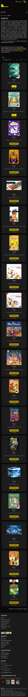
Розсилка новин (4, 657)
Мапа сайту (3, 645)
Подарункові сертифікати (6, 640)
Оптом (22, 49)
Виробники (3, 638)
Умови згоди (3, 624)
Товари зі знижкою (5, 642)
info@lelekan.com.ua (7, 672)
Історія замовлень (5, 654)
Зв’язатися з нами (5, 643)
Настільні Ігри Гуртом (5, 619)
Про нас (2, 618)
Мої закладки (4, 656)
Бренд (4, 15)
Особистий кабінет (5, 653)
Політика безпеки (4, 623)
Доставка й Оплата (5, 621)
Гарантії (2, 647)
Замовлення (3, 627)
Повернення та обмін (5, 626)
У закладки (14, 88)
